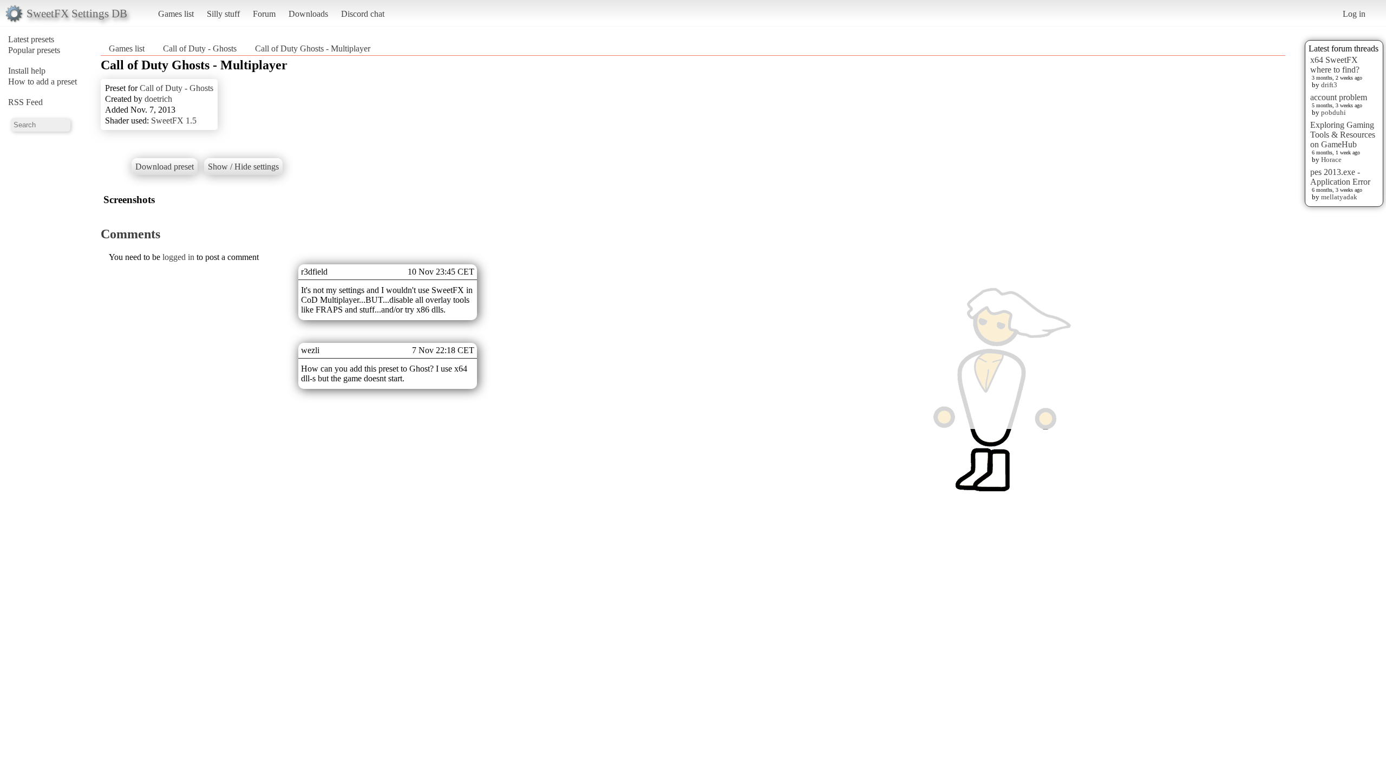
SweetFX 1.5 (174, 120)
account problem (1338, 97)
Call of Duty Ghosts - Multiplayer (312, 48)
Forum (264, 13)
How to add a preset (42, 81)
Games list (176, 13)
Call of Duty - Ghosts (200, 48)
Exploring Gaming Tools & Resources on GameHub (1342, 134)
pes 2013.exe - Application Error (1340, 176)
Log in (1354, 13)
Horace (1331, 159)
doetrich (158, 98)
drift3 (1329, 85)
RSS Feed (25, 102)
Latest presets (31, 39)
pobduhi (1333, 112)
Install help (26, 70)
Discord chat (362, 13)
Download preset (164, 166)
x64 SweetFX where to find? (1334, 64)
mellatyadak (1339, 197)
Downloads (308, 13)
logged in (178, 257)
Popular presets (34, 50)
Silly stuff (223, 13)
